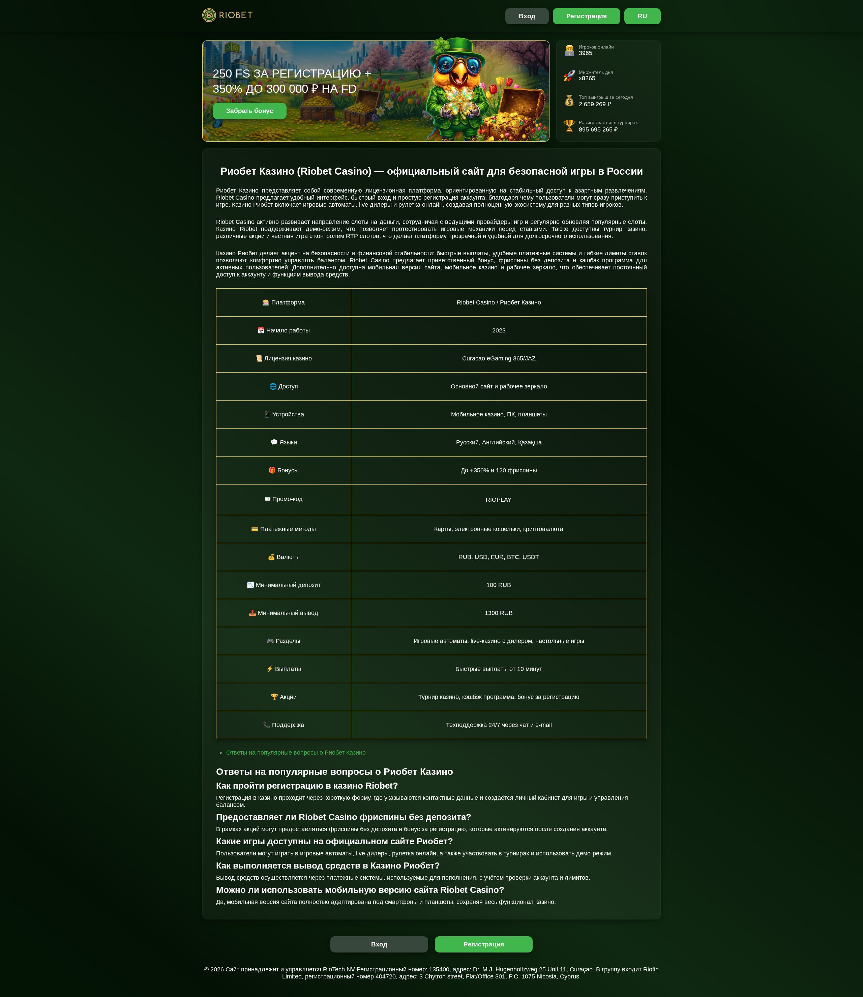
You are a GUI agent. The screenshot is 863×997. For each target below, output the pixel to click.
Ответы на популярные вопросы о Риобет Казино (296, 752)
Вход (527, 16)
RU (642, 16)
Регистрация (586, 16)
